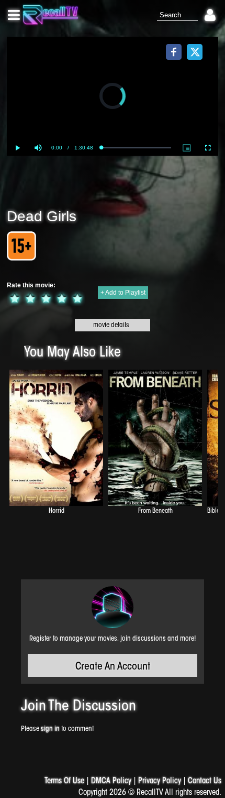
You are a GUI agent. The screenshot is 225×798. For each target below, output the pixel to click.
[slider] (136, 147)
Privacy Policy (159, 781)
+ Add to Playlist (122, 292)
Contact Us (204, 781)
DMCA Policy (111, 781)
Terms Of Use (64, 781)
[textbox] (177, 15)
